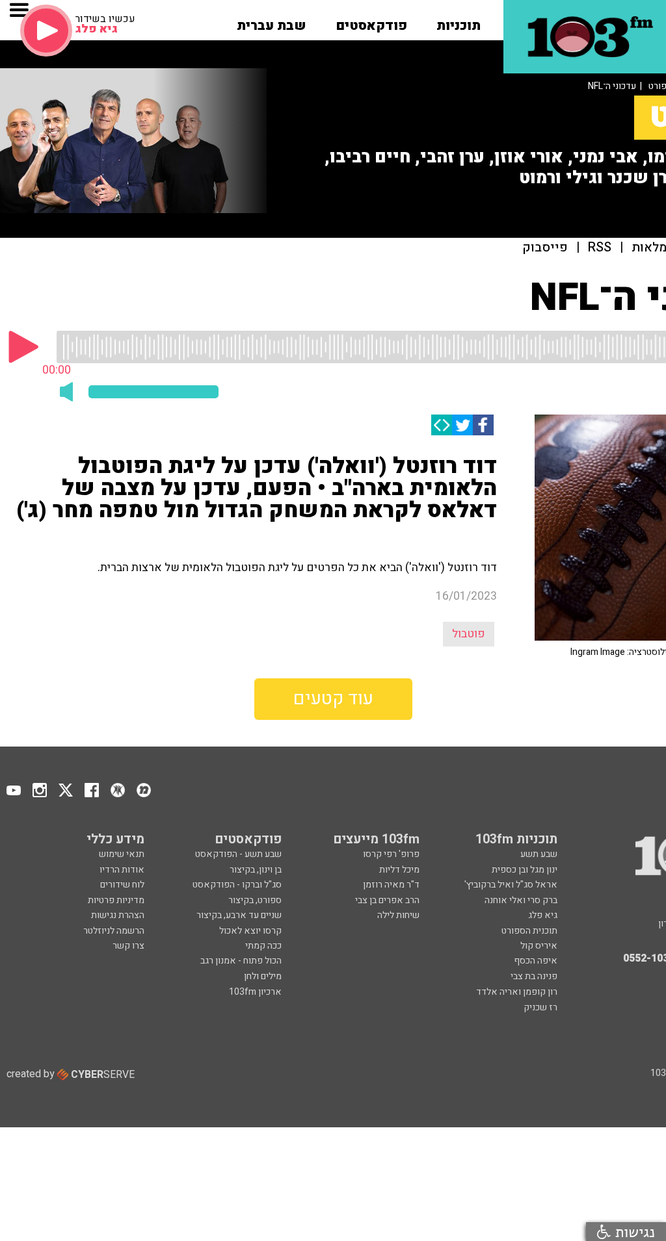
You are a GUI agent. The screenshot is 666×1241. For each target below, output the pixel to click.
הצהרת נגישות (117, 915)
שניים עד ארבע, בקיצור (239, 915)
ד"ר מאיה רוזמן (391, 884)
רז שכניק (540, 1007)
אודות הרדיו (122, 870)
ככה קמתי (263, 946)
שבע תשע (538, 854)
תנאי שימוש (121, 854)
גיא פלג (542, 915)
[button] (458, 21)
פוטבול (468, 634)
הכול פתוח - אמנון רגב (241, 961)
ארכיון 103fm (255, 992)
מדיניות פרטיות (116, 900)
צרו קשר (128, 946)
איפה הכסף (535, 961)
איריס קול (538, 946)
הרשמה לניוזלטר (113, 931)
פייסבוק (545, 248)
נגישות (633, 1231)
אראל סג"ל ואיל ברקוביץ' (510, 884)
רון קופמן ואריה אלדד (516, 992)
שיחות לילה (398, 915)
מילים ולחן (263, 976)
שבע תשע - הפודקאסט (238, 854)
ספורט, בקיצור (255, 900)
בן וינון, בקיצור (256, 870)
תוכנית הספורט (529, 931)
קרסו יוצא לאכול (250, 931)
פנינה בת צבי (534, 976)
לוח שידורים (122, 884)
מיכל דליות (399, 870)
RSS (599, 248)
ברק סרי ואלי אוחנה (521, 900)
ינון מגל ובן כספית (524, 870)
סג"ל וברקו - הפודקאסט (237, 884)
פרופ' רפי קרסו (391, 854)
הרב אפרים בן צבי (387, 900)
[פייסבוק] (483, 425)
